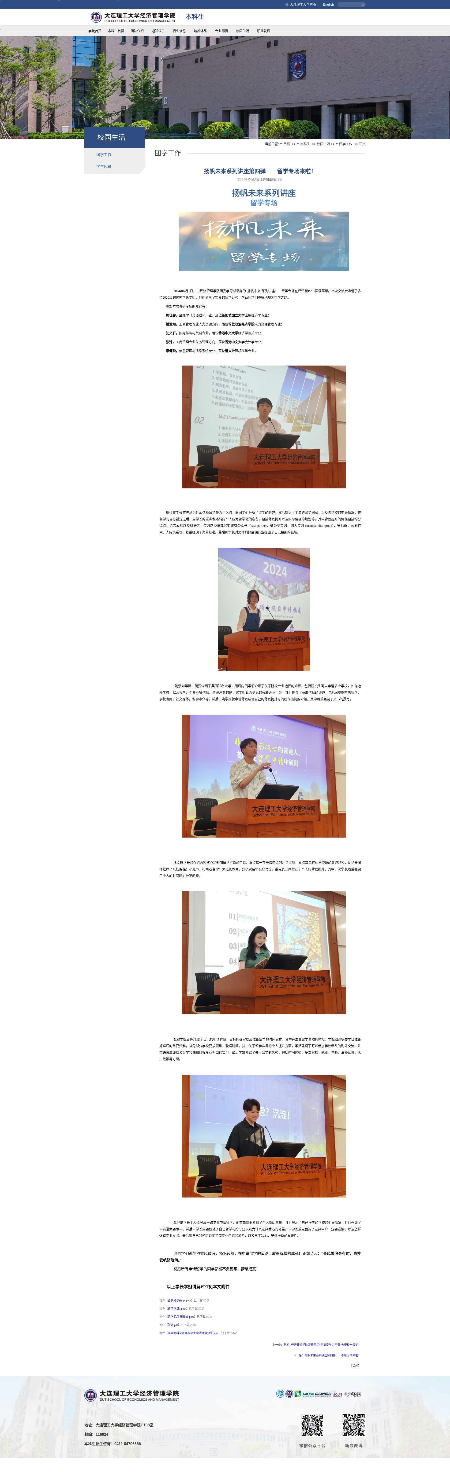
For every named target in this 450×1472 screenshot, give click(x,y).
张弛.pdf (173, 1325)
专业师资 (221, 31)
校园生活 (242, 31)
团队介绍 (137, 31)
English (328, 4)
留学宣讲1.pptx (177, 1308)
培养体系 (200, 31)
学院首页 (94, 31)
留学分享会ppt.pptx (179, 1300)
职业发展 (263, 31)
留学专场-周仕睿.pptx (181, 1316)
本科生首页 (116, 31)
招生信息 (179, 31)
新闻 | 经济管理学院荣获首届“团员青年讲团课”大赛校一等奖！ (322, 1345)
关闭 (355, 1366)
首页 (286, 144)
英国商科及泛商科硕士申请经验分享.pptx (193, 1333)
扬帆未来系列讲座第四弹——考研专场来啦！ (333, 1355)
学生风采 (103, 166)
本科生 (305, 144)
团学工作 (103, 155)
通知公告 (158, 31)
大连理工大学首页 (303, 4)
